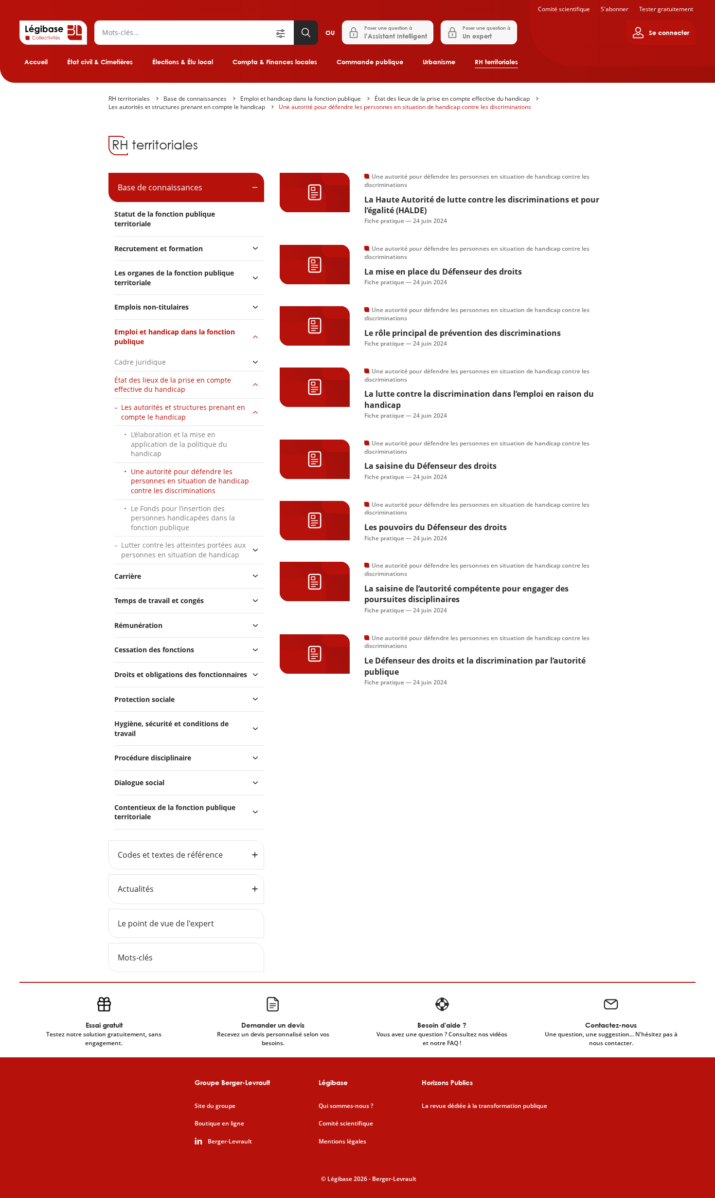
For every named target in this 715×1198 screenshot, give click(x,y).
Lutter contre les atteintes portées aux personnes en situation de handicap (183, 549)
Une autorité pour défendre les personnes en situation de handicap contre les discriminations (405, 107)
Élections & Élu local (182, 62)
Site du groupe (215, 1106)
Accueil (36, 62)
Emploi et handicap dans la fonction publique (300, 98)
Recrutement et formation (158, 248)
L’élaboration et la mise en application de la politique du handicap (179, 444)
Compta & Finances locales (274, 62)
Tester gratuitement (666, 9)
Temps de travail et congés (159, 600)
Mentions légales (342, 1141)
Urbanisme (439, 62)
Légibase (333, 1082)
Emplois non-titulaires (151, 307)
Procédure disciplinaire (152, 757)
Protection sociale (144, 699)
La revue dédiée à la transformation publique (484, 1106)
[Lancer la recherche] (306, 32)
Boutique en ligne (219, 1123)
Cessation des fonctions (154, 649)
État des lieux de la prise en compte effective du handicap (452, 98)
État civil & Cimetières (100, 62)
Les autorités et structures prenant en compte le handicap (186, 107)
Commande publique (370, 62)
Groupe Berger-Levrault (232, 1082)
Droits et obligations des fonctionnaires (180, 674)
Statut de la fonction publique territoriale (164, 218)
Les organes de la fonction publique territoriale (174, 277)
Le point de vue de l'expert (166, 923)
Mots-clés (135, 957)
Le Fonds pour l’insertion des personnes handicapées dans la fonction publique (183, 518)
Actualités (136, 889)
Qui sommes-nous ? (346, 1106)
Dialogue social (139, 782)
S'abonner (614, 9)
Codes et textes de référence (170, 854)
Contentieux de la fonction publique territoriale (174, 812)
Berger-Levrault (230, 1141)
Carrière (127, 576)
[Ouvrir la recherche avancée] (284, 32)
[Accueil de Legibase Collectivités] (53, 32)
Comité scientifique (564, 9)
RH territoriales (496, 62)
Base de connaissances (195, 98)
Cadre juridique (140, 362)
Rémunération (138, 625)
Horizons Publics (447, 1082)
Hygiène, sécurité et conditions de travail (171, 728)
